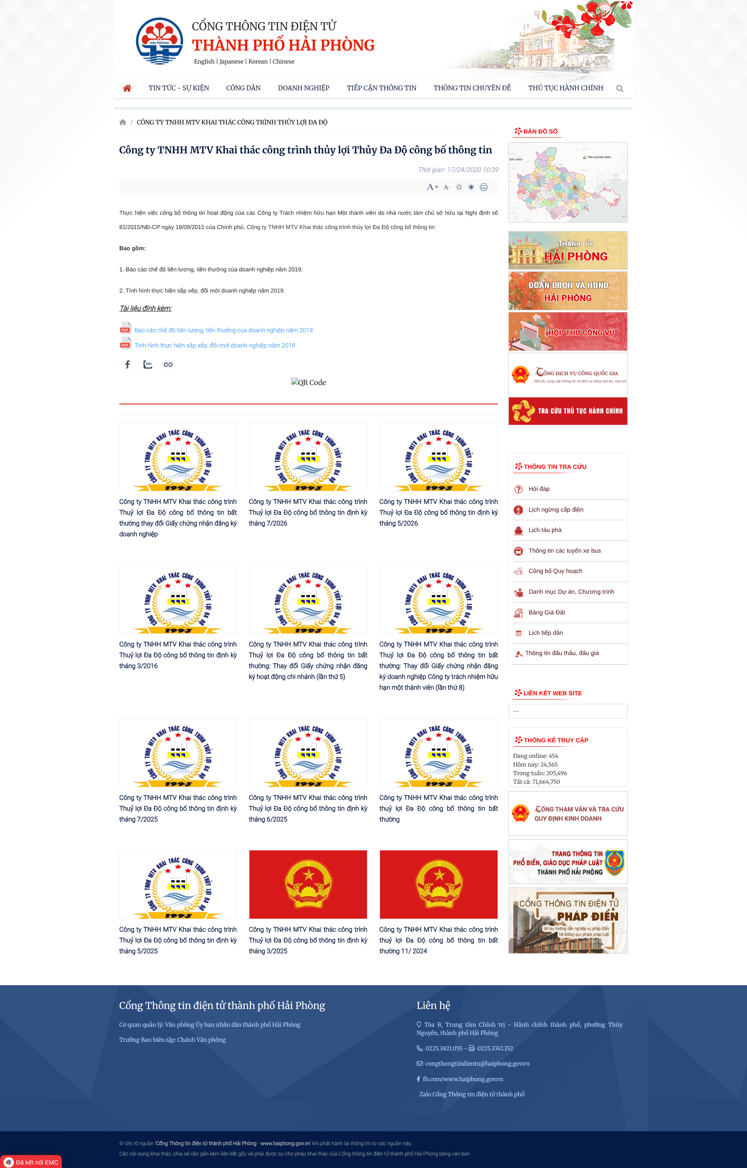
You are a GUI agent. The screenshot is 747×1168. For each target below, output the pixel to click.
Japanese (231, 61)
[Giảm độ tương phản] (471, 187)
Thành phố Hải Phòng (283, 46)
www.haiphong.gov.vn (285, 1143)
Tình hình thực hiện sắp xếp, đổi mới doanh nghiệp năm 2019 (214, 345)
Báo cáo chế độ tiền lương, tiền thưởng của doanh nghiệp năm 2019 (223, 330)
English (204, 61)
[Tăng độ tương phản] (459, 187)
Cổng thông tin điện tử (264, 26)
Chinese (283, 61)
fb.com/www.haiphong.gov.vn (463, 1079)
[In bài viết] (484, 187)
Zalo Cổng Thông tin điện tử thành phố (471, 1094)
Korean (258, 61)
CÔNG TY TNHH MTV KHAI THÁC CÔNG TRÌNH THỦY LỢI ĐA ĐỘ (232, 122)
